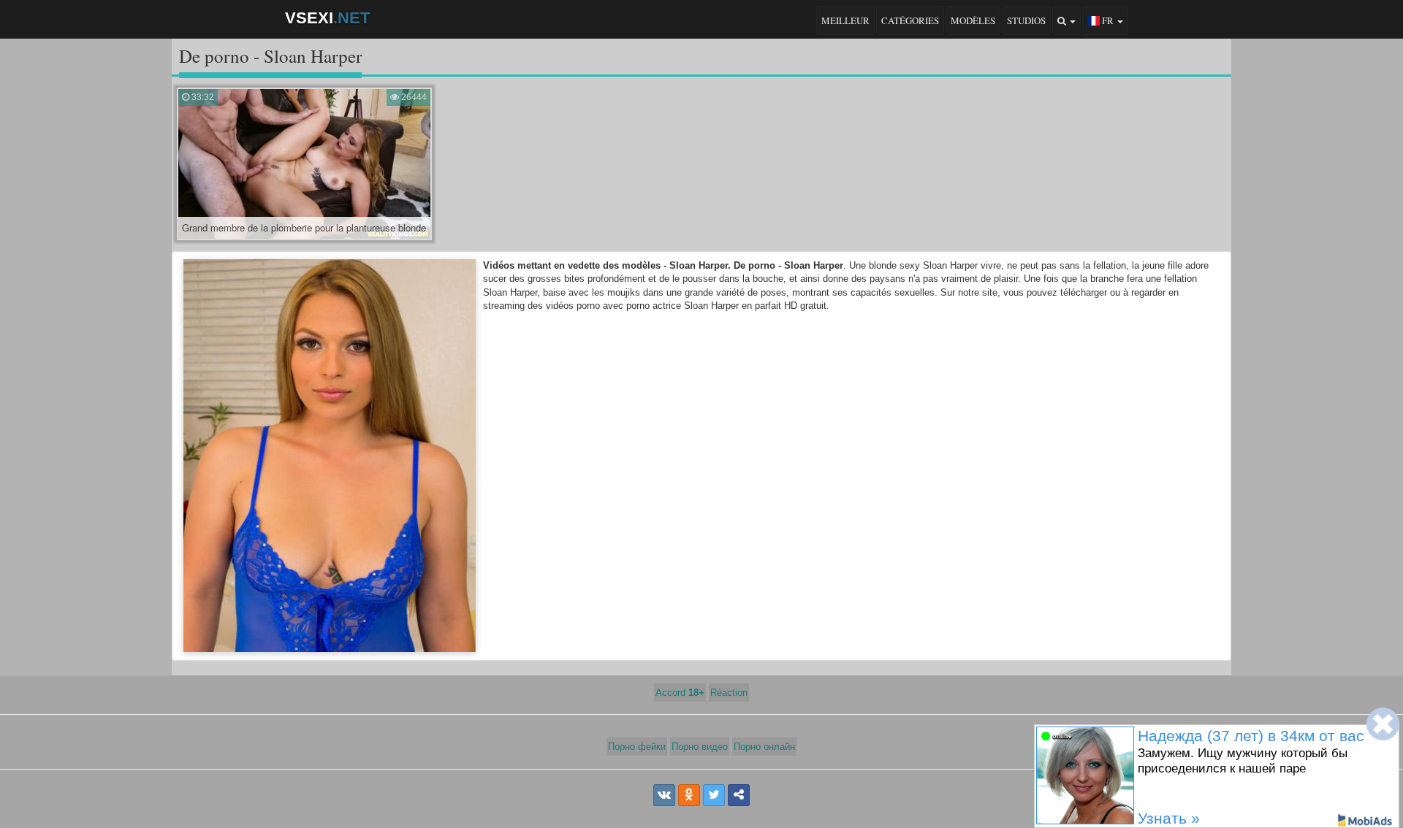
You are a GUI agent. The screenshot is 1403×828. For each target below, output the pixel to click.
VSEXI (327, 18)
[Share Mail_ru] (739, 795)
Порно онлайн (764, 746)
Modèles (973, 20)
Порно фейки (637, 746)
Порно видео (700, 746)
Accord (679, 692)
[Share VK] (664, 795)
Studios (1026, 20)
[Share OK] (689, 795)
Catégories (910, 20)
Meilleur (845, 20)
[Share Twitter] (714, 795)
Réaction (729, 692)
